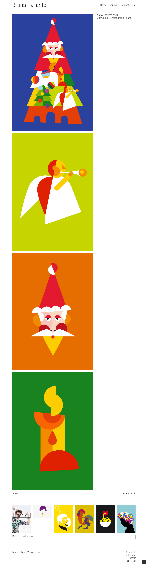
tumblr (132, 558)
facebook (131, 552)
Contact (125, 5)
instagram (130, 555)
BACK (130, 537)
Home (103, 5)
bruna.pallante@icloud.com (26, 552)
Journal (113, 5)
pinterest (131, 560)
